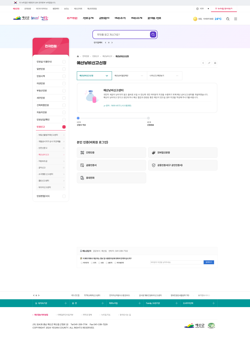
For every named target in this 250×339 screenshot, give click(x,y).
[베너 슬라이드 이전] (34, 295)
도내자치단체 (188, 303)
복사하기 (209, 63)
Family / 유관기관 (153, 303)
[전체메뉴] (235, 19)
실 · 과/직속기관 (41, 303)
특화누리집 (113, 303)
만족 (94, 263)
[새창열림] (35, 18)
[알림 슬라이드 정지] (108, 42)
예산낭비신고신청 (122, 56)
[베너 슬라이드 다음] (39, 295)
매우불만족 (120, 263)
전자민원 (85, 56)
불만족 (110, 263)
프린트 (215, 63)
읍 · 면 (74, 303)
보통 (102, 263)
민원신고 (95, 56)
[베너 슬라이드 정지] (36, 295)
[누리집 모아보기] (224, 8)
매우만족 (86, 263)
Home (78, 56)
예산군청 (21, 18)
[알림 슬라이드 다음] (112, 42)
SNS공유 (203, 63)
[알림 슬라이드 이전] (105, 42)
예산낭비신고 (107, 56)
